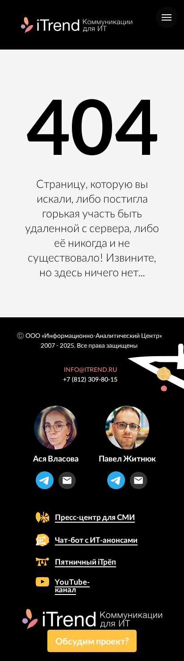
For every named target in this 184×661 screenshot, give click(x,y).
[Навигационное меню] (166, 17)
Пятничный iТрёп (85, 561)
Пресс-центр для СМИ (95, 517)
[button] (92, 641)
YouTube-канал (72, 585)
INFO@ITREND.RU (90, 370)
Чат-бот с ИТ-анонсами (96, 540)
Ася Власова (56, 458)
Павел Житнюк (127, 458)
